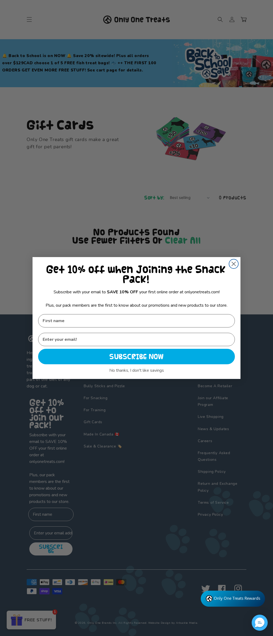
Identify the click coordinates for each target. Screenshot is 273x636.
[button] (260, 623)
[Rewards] (233, 599)
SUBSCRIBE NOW (136, 356)
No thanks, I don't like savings (136, 370)
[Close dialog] (233, 264)
